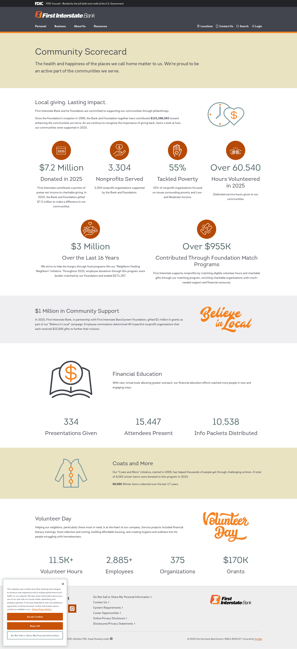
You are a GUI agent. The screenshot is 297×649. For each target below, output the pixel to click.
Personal (40, 26)
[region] (35, 612)
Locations (207, 26)
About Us (80, 26)
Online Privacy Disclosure (109, 618)
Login (258, 26)
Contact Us (226, 26)
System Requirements (107, 607)
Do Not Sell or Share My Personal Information (35, 635)
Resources (100, 26)
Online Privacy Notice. (42, 609)
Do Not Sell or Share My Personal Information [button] (121, 597)
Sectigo (258, 638)
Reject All (35, 626)
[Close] (63, 584)
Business (60, 26)
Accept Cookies (35, 616)
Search (244, 26)
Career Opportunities (106, 613)
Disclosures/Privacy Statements (113, 623)
